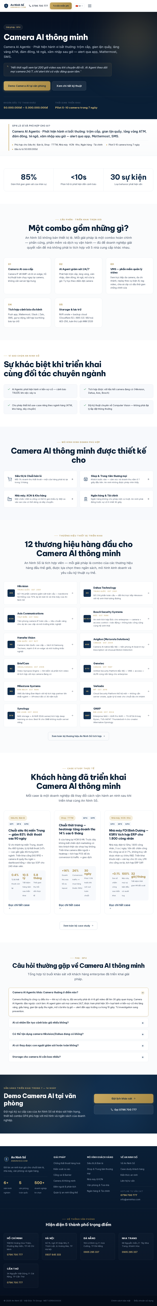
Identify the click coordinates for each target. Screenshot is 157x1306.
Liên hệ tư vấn (128, 1180)
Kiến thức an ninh (129, 1175)
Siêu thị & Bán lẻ (95, 1163)
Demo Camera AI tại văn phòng (27, 85)
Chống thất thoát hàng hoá (67, 1163)
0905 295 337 (91, 1252)
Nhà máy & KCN (95, 1179)
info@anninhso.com (130, 1199)
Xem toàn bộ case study (76, 925)
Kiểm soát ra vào (62, 1169)
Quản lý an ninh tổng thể (66, 1192)
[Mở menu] (90, 5)
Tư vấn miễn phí (61, 5)
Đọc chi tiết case (19, 905)
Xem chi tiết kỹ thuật (69, 85)
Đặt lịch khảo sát (122, 1098)
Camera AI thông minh (64, 1180)
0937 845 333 (53, 1254)
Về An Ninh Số (128, 1163)
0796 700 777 (40, 5)
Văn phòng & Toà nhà (98, 1185)
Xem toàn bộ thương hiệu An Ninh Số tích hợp (77, 736)
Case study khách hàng (132, 1169)
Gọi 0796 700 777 (125, 1109)
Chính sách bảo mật (120, 1300)
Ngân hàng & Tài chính (98, 1191)
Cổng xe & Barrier (62, 1175)
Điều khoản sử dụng (143, 1300)
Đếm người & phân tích (65, 1186)
